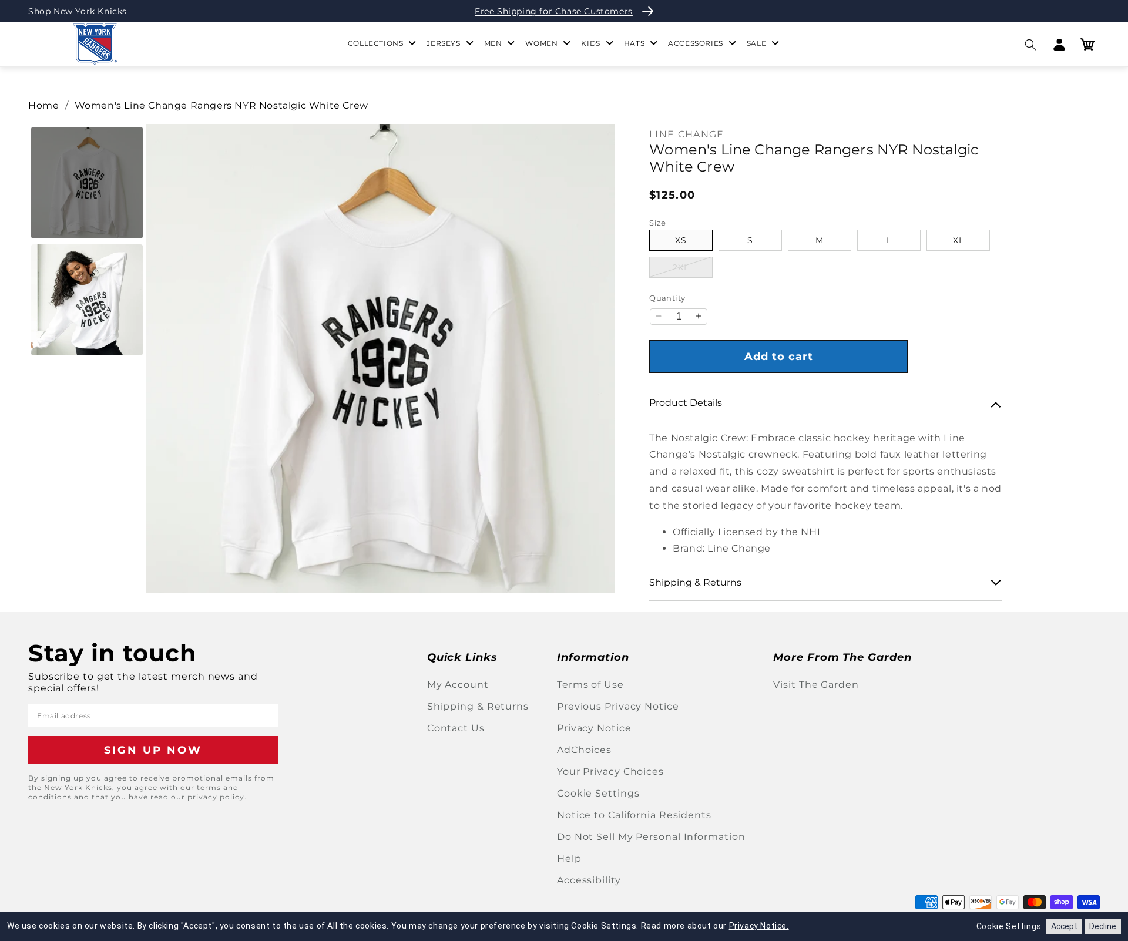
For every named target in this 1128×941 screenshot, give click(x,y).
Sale (756, 43)
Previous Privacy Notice (618, 706)
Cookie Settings (598, 793)
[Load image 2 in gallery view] (87, 300)
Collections (376, 43)
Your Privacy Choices (610, 771)
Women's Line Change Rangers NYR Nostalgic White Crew (221, 105)
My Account (458, 684)
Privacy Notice (594, 728)
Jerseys (443, 43)
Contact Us (456, 728)
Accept (1064, 926)
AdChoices (584, 749)
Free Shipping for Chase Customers (554, 11)
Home (43, 105)
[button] (1030, 44)
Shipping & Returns (478, 706)
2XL (693, 267)
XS (681, 240)
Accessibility (589, 880)
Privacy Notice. (759, 925)
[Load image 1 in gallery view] (87, 182)
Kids (590, 43)
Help (569, 858)
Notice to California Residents (634, 815)
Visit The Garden (815, 684)
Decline (1102, 926)
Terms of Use (590, 684)
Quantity (667, 298)
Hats (634, 43)
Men (493, 43)
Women (541, 43)
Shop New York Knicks (77, 11)
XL (958, 240)
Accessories (695, 43)
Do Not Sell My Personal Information (651, 836)
